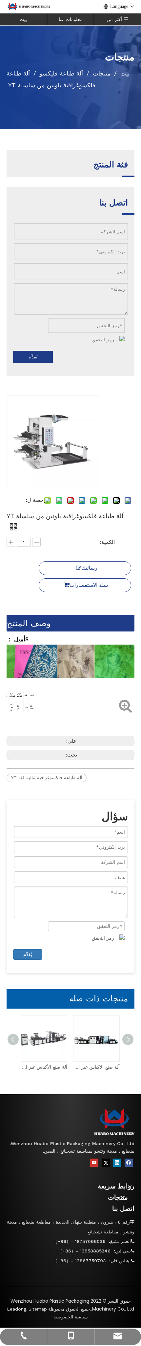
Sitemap (38, 1309)
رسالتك (89, 568)
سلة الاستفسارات (89, 585)
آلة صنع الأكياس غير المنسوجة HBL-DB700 (97, 1067)
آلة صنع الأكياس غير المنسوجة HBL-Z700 (44, 1067)
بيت (23, 19)
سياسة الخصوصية (70, 1316)
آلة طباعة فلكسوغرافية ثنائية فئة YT (46, 777)
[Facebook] (129, 1163)
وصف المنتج (29, 623)
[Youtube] (94, 1163)
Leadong (16, 1309)
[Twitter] (106, 1163)
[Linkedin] (117, 1163)
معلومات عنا (71, 19)
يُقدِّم (33, 356)
